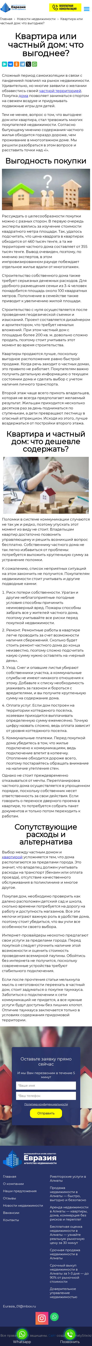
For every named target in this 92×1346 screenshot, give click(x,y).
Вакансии (11, 1213)
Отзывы (9, 1198)
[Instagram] (42, 1318)
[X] (28, 64)
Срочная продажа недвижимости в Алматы (65, 1254)
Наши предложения (20, 1191)
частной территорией (60, 91)
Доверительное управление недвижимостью (63, 1293)
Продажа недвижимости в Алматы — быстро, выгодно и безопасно (68, 1194)
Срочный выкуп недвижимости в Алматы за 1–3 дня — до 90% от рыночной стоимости (69, 1273)
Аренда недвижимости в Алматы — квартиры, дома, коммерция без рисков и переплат (69, 1213)
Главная (9, 1176)
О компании (13, 1184)
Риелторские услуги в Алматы (68, 1178)
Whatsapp (22, 1342)
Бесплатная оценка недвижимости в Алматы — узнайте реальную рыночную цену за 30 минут (67, 1235)
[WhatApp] (54, 1316)
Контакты (11, 1220)
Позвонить (70, 1342)
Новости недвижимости (23, 1205)
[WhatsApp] (34, 64)
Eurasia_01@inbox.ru (19, 1306)
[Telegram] (22, 64)
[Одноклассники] (16, 64)
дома (23, 96)
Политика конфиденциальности (46, 1104)
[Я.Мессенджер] (4, 64)
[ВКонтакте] (10, 64)
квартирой (12, 857)
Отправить (46, 1113)
